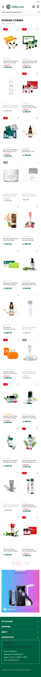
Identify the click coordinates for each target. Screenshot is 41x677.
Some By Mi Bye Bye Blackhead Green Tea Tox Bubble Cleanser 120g (30, 284)
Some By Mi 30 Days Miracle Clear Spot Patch (29, 195)
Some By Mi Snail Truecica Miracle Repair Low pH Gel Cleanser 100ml (10, 550)
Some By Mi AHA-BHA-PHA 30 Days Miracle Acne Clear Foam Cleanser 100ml (10, 461)
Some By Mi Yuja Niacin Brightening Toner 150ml (10, 106)
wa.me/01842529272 (17, 654)
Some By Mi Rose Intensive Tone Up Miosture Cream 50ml (28, 239)
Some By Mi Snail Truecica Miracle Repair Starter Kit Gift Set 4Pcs (29, 106)
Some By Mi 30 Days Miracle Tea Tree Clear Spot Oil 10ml (29, 417)
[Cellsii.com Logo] (15, 6)
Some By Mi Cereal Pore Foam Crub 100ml (10, 239)
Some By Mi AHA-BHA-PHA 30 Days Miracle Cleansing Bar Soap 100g (11, 284)
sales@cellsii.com (13, 660)
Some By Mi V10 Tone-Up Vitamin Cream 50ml (29, 372)
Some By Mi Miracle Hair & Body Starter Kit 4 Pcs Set (29, 62)
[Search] (38, 12)
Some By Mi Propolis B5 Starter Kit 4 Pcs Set (10, 62)
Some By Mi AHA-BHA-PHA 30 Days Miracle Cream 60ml (10, 417)
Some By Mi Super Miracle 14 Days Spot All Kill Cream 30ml (29, 506)
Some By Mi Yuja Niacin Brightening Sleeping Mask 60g (10, 195)
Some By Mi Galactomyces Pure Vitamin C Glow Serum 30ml (29, 151)
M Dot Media (26, 670)
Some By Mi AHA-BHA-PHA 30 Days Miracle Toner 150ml (29, 461)
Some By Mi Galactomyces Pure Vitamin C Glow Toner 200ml (9, 328)
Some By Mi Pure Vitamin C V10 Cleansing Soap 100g (10, 372)
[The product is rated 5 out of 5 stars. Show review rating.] (7, 414)
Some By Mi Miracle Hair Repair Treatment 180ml (10, 505)
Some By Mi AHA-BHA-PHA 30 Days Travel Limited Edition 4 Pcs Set (11, 151)
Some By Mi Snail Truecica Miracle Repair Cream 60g (29, 550)
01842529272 (13, 651)
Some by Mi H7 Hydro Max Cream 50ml (29, 328)
